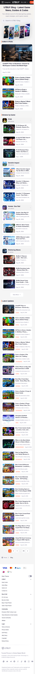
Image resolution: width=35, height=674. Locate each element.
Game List (4, 588)
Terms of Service (6, 627)
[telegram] (10, 661)
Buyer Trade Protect (6, 602)
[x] (25, 661)
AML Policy (4, 635)
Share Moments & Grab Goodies (10, 615)
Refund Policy (5, 641)
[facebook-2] (18, 661)
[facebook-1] (14, 661)
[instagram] (28, 661)
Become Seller (5, 600)
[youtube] (32, 661)
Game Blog (4, 585)
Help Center (5, 582)
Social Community (6, 617)
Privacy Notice (5, 629)
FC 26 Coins (5, 597)
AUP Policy (4, 632)
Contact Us (4, 590)
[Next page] (27, 551)
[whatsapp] (3, 661)
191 (24, 551)
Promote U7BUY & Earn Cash (9, 612)
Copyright (4, 638)
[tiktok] (21, 661)
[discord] (7, 661)
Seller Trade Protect (6, 605)
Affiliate (3, 620)
